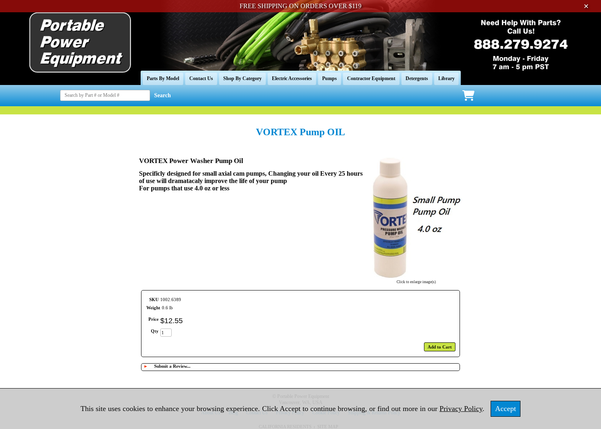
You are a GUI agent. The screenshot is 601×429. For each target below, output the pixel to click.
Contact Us (201, 78)
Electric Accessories (292, 78)
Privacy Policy (461, 408)
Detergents (417, 78)
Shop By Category (242, 78)
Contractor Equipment (371, 78)
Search (162, 95)
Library (446, 78)
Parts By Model (163, 78)
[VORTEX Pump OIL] (416, 276)
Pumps (329, 78)
